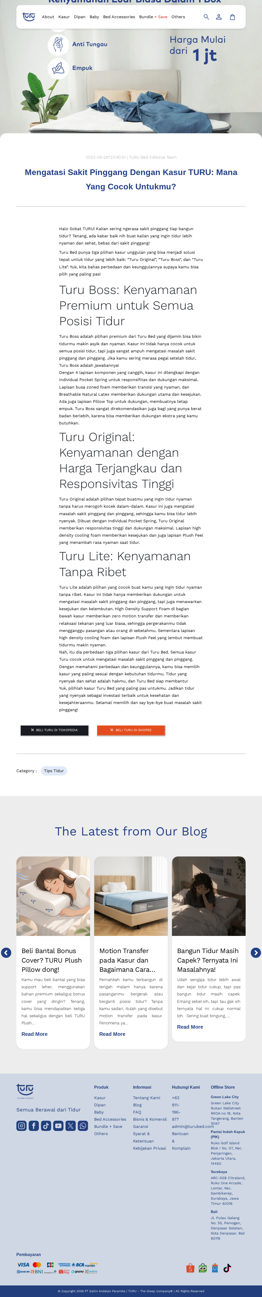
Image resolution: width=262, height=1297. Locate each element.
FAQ (137, 1112)
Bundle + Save (108, 1126)
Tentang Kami (146, 1097)
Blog (137, 1104)
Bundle (153, 16)
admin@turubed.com (193, 1126)
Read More (34, 1034)
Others (178, 16)
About (48, 16)
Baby (94, 16)
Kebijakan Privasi (149, 1148)
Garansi (140, 1126)
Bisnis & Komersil (150, 1119)
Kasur (64, 16)
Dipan (79, 16)
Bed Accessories (119, 16)
